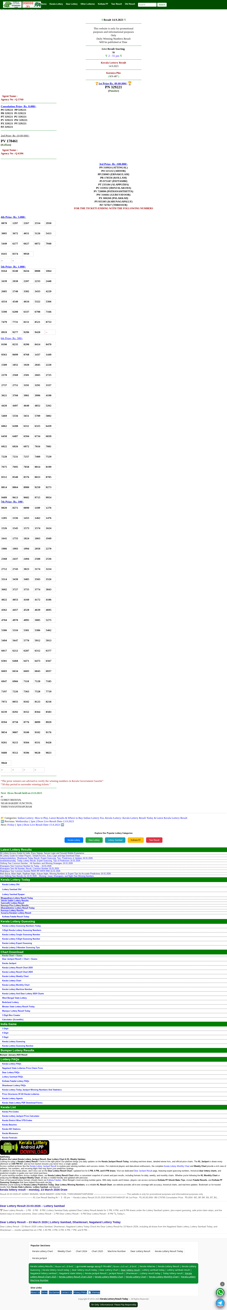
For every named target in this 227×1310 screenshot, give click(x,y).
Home (43, 4)
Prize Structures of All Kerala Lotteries (20, 1094)
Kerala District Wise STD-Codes (17, 1120)
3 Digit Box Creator (11, 1015)
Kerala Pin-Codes (10, 1112)
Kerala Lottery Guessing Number (17, 1046)
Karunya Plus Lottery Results (15, 905)
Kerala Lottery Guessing (13, 1041)
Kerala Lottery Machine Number (17, 989)
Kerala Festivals (9, 1138)
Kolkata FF (136, 840)
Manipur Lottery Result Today (16, 1011)
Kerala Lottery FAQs (11, 1064)
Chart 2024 (81, 1251)
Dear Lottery (94, 840)
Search (162, 5)
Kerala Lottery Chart (11, 980)
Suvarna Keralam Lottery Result (16, 913)
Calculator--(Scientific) (12, 1019)
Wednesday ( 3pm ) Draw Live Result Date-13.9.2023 (45, 821)
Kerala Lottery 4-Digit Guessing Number (21, 939)
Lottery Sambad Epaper (13, 894)
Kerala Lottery (74, 840)
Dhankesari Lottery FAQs (14, 1085)
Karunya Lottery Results (12, 910)
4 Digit (5, 1033)
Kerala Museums (10, 1133)
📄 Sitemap (94, 1292)
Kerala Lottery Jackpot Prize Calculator (20, 1116)
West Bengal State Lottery (14, 998)
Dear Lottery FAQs (10, 1072)
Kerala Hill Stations (11, 1129)
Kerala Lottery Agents (12, 1098)
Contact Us (66, 1292)
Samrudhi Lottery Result (12, 903)
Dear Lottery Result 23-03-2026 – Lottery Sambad (32, 1205)
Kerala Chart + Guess (12, 955)
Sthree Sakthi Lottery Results (15, 900)
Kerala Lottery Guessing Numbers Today (21, 926)
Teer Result (154, 840)
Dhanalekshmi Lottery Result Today (18, 908)
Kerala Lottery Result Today (169, 1251)
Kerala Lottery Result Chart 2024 (17, 972)
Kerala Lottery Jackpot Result (43, 1166)
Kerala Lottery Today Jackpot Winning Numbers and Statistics (32, 1090)
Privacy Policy (80, 1292)
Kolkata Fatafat (54, 1180)
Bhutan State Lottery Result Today (18, 1006)
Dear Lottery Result (140, 1251)
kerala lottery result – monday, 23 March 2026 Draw (33, 1189)
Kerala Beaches (9, 1125)
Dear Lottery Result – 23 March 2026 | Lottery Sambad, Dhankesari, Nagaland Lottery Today (60, 1222)
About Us (35, 1292)
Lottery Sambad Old (11, 889)
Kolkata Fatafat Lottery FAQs (15, 1081)
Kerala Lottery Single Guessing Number (21, 934)
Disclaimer (54, 1292)
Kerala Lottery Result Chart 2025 (17, 967)
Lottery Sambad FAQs (12, 1077)
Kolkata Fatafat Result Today (15, 916)
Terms (44, 1292)
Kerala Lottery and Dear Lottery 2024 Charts (23, 993)
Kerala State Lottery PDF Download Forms (22, 1103)
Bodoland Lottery (10, 1002)
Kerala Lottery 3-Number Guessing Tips (21, 947)
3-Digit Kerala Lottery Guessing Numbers (21, 930)
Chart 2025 (97, 1251)
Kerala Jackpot (9, 963)
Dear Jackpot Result (143, 1171)
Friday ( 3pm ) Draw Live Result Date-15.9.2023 (33, 824)
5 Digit (5, 1037)
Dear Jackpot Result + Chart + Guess (19, 959)
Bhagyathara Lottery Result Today (17, 898)
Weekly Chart (64, 1251)
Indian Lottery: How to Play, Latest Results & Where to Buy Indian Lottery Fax (61, 817)
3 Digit (5, 1028)
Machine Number (117, 1251)
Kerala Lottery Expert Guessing (17, 943)
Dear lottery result (130, 1269)
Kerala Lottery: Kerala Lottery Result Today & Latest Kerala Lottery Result (146, 817)
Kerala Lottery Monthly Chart (15, 985)
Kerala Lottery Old (10, 884)
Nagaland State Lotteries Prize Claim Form (22, 1068)
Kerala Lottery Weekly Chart (15, 976)
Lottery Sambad (115, 840)
